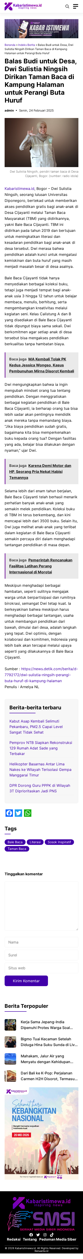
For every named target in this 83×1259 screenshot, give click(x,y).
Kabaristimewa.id (19, 188)
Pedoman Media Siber (57, 1239)
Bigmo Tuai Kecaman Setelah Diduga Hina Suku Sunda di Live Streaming (49, 1045)
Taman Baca (17, 849)
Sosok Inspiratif (59, 842)
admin (9, 110)
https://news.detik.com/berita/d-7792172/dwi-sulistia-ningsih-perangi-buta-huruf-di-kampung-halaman (41, 674)
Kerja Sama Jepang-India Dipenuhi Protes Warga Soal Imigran (45, 1028)
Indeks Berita (26, 45)
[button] (67, 6)
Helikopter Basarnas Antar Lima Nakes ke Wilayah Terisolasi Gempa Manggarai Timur (40, 769)
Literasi (35, 842)
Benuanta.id (41, 1251)
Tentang (30, 1239)
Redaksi (14, 1239)
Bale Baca (15, 842)
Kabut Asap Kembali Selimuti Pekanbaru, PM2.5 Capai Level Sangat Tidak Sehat (36, 726)
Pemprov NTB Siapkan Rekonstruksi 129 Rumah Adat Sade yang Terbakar (40, 748)
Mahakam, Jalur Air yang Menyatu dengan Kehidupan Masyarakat (45, 1062)
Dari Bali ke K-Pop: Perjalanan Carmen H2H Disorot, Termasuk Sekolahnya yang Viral (49, 1079)
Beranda (10, 45)
